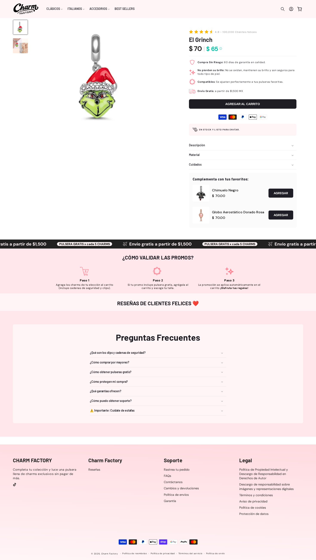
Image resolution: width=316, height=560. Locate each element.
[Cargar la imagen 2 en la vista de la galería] (20, 45)
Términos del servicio (190, 553)
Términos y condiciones (256, 495)
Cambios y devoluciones (181, 488)
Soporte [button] (173, 460)
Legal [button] (245, 460)
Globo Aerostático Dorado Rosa (238, 212)
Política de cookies (252, 508)
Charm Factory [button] (105, 460)
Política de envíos (176, 495)
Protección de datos (253, 514)
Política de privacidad (163, 553)
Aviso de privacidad (253, 501)
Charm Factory (109, 553)
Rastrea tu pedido (177, 469)
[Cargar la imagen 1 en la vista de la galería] (20, 27)
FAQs (167, 476)
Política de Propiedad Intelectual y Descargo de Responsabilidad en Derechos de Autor (263, 474)
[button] (54, 9)
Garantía (170, 501)
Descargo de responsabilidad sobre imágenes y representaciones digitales (266, 487)
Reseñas (94, 469)
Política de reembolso (134, 553)
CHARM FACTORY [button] (32, 460)
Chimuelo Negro (225, 190)
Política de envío (215, 553)
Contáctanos (173, 482)
